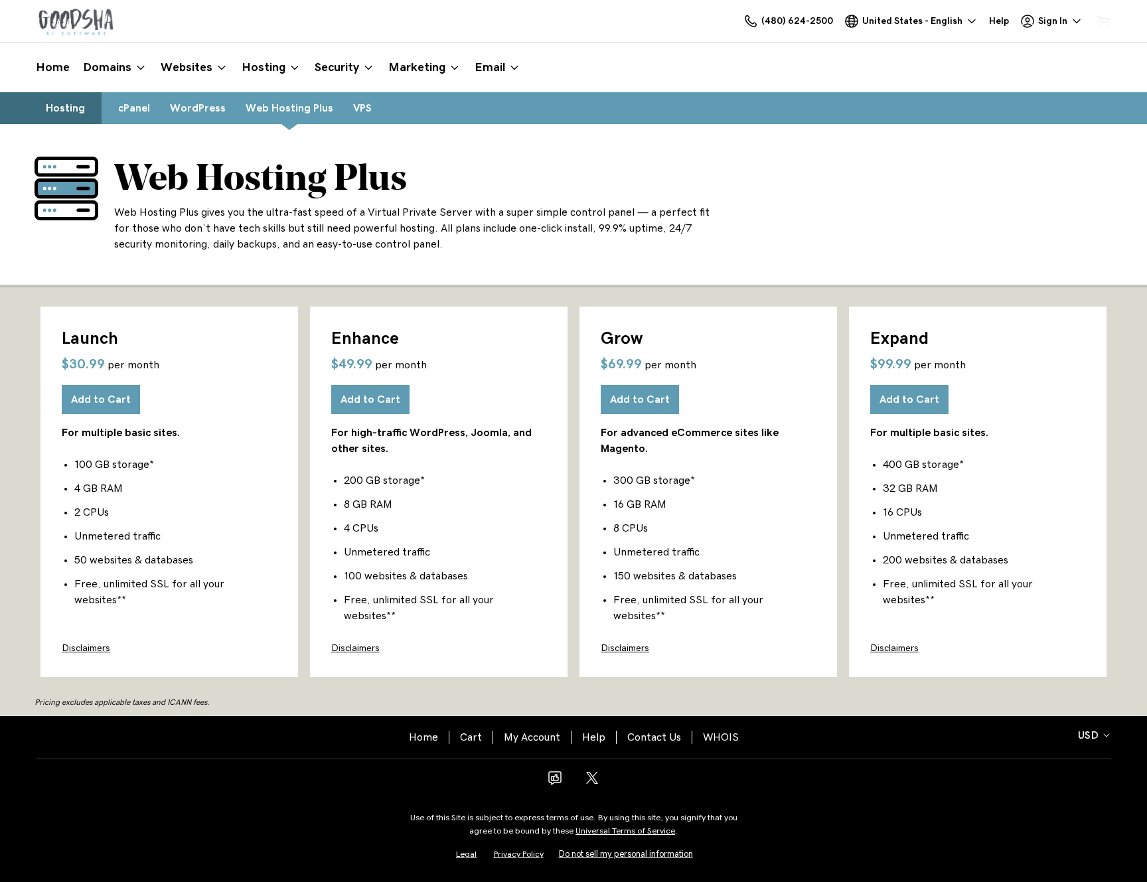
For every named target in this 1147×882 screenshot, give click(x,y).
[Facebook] (555, 782)
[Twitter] (592, 782)
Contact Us (654, 737)
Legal (466, 854)
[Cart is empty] (1103, 21)
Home (423, 737)
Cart (471, 737)
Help (593, 737)
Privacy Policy (519, 854)
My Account (532, 737)
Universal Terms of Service (625, 831)
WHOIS (721, 737)
